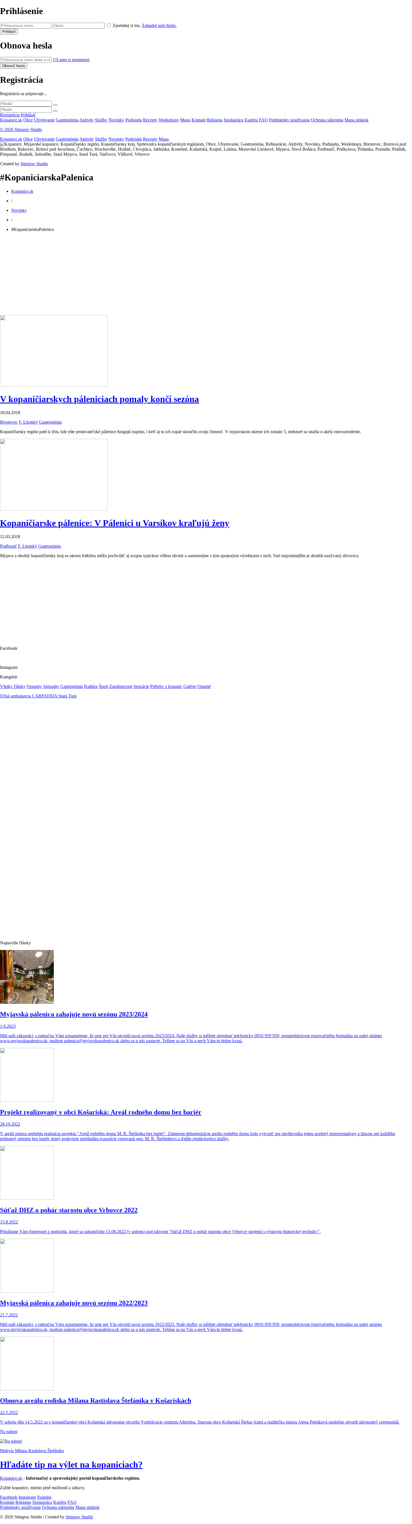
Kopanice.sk (11, 120)
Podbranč (8, 546)
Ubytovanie (44, 120)
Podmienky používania (289, 120)
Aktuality (51, 686)
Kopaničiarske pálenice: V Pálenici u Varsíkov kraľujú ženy (114, 523)
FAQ (263, 120)
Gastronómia (67, 120)
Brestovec (9, 422)
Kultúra (91, 686)
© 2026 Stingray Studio (21, 129)
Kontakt (198, 120)
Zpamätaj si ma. (127, 25)
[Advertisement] (168, 276)
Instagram (27, 1497)
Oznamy (34, 686)
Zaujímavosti (120, 686)
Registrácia (10, 115)
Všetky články (13, 686)
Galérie (189, 686)
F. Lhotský (28, 422)
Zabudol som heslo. (159, 25)
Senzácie (141, 686)
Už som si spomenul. (71, 59)
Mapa (185, 120)
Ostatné (204, 686)
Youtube (44, 1497)
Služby (101, 120)
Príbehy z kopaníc (166, 686)
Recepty (150, 120)
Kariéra (251, 120)
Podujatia (133, 120)
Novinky (116, 120)
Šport (103, 686)
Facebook (8, 1497)
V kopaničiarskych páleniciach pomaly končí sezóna (99, 399)
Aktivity (86, 120)
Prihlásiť (28, 115)
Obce (28, 120)
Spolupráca (234, 120)
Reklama (215, 120)
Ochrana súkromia (327, 120)
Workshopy (169, 120)
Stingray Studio (34, 163)
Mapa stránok (356, 120)
